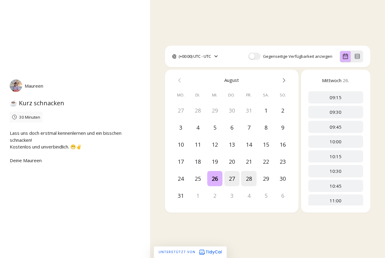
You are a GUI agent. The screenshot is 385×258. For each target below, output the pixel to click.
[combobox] (179, 57)
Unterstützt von (178, 252)
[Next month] (282, 80)
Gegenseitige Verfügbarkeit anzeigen (297, 56)
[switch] (254, 56)
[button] (214, 178)
